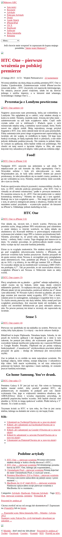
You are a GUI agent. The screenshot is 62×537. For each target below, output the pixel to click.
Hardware (11, 28)
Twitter (4, 533)
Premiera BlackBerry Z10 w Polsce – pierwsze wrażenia (32, 475)
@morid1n (9, 508)
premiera (28, 496)
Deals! (10, 17)
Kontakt (34, 533)
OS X (9, 25)
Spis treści (11, 7)
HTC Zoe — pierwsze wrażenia (22, 465)
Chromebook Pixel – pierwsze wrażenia (25, 470)
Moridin (7, 531)
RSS (42, 533)
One (3, 496)
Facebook (14, 533)
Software (11, 30)
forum (23, 508)
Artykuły (11, 12)
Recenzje (11, 10)
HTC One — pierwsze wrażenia (22, 460)
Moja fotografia (14, 33)
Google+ (24, 533)
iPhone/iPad (12, 23)
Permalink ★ (40, 496)
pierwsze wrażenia (14, 496)
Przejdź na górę (53, 533)
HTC (58, 493)
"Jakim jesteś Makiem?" (36, 48)
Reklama (11, 35)
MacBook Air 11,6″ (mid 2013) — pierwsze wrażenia (31, 483)
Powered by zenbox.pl (11, 500)
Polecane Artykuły (15, 15)
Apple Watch (13, 20)
